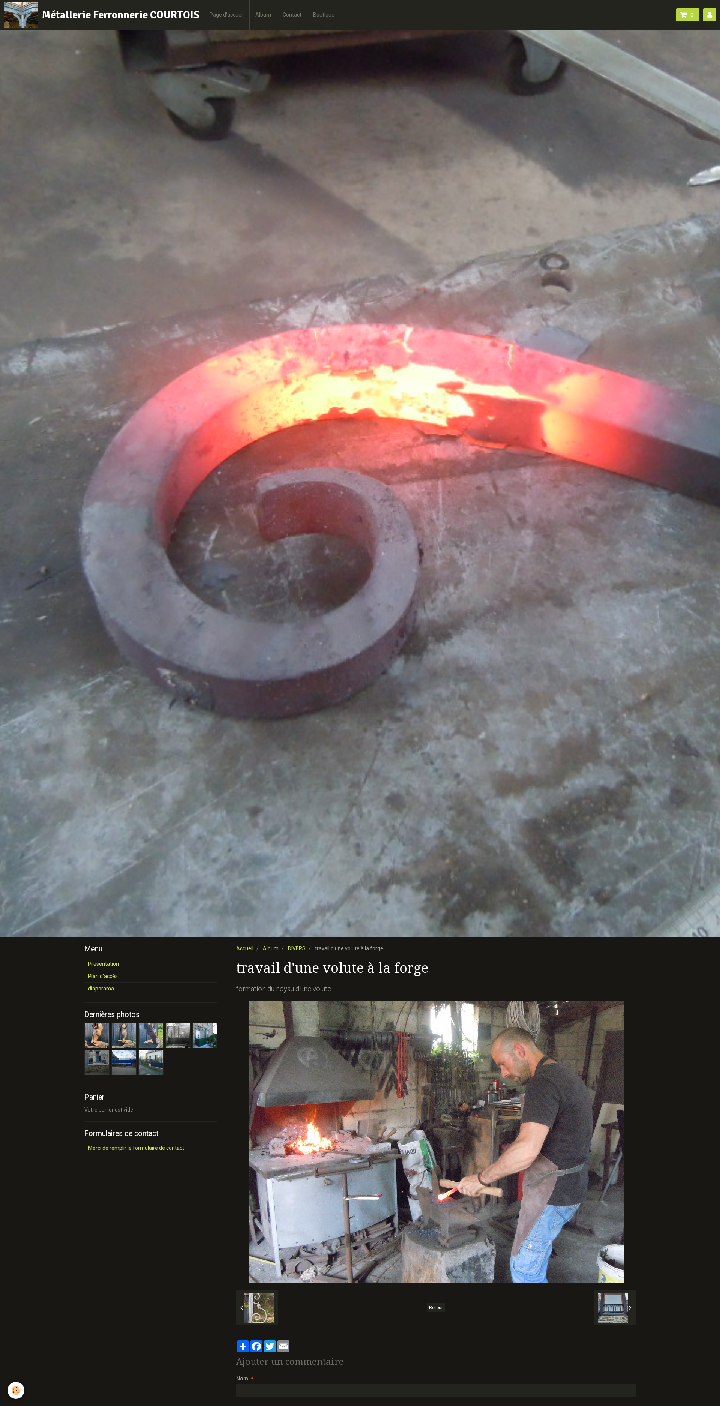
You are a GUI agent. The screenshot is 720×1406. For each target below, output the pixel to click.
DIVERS (297, 948)
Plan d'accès (103, 976)
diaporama (101, 989)
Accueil (245, 948)
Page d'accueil (227, 15)
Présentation (103, 964)
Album (263, 15)
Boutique (323, 15)
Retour (436, 1307)
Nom (242, 1379)
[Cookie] (16, 1390)
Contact (292, 15)
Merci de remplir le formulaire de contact (136, 1148)
